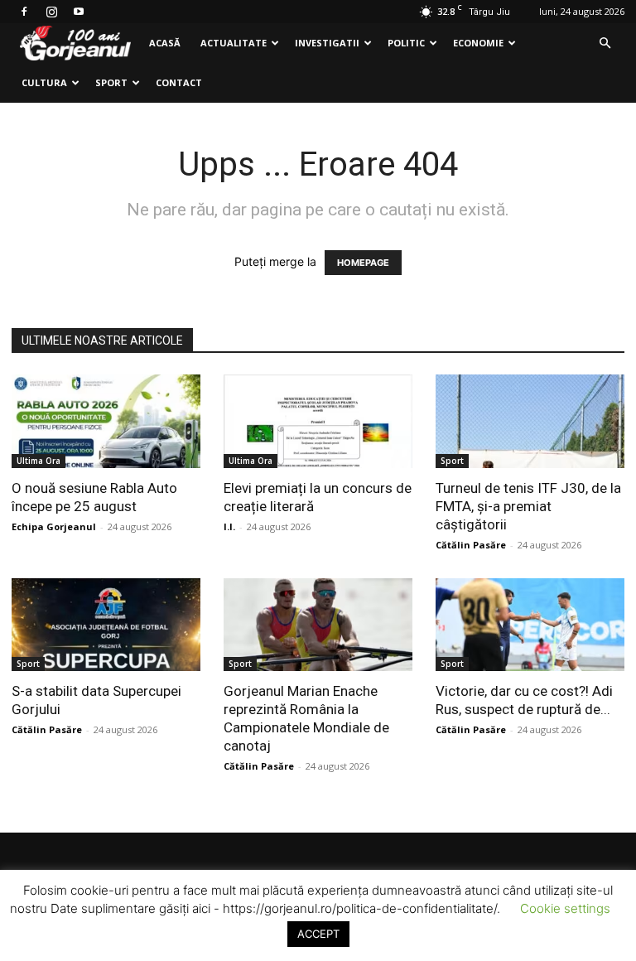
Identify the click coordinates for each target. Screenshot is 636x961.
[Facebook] (24, 11)
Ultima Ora (38, 460)
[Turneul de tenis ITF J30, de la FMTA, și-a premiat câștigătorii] (530, 421)
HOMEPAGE (363, 262)
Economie (478, 42)
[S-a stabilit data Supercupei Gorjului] (106, 625)
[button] (604, 43)
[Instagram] (51, 11)
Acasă (165, 42)
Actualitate (233, 42)
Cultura (44, 82)
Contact (179, 82)
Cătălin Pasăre (471, 544)
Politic (406, 42)
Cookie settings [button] (565, 908)
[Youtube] (78, 11)
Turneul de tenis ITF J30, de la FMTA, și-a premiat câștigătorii (528, 506)
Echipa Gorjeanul (54, 526)
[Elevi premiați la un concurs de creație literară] (318, 421)
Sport (111, 82)
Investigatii (327, 42)
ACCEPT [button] (318, 933)
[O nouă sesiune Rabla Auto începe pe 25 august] (106, 421)
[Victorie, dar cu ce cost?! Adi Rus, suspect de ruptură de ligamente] (530, 625)
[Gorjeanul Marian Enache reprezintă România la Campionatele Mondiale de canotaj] (318, 625)
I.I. (229, 526)
